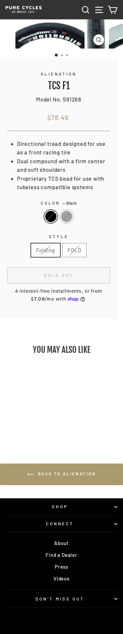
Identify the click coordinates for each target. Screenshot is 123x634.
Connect (60, 523)
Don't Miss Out (59, 598)
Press (61, 567)
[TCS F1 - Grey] (30, 423)
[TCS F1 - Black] (23, 423)
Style (59, 236)
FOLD (74, 250)
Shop (60, 506)
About (61, 543)
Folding (45, 250)
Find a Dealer (61, 555)
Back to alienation (66, 473)
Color (59, 203)
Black (50, 216)
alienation (59, 74)
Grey (66, 216)
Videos (61, 578)
